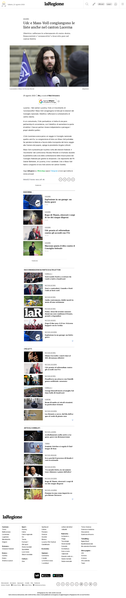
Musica (44, 539)
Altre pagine (86, 551)
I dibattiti (64, 529)
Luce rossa (25, 552)
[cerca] (87, 4)
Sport (24, 527)
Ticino (4, 529)
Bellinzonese (6, 532)
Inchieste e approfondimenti (66, 536)
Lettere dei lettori (66, 527)
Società (44, 537)
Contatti (27, 583)
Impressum (20, 583)
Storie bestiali (65, 544)
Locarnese (5, 534)
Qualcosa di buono (87, 534)
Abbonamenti (5, 583)
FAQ (32, 583)
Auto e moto (65, 551)
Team (83, 563)
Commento (45, 555)
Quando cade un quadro (66, 556)
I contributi (45, 563)
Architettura (65, 549)
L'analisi (44, 558)
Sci (23, 537)
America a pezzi (7, 561)
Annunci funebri (5, 585)
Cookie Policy (27, 585)
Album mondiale (27, 554)
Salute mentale (66, 559)
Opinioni (45, 553)
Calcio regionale (27, 534)
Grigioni (4, 542)
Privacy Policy (16, 585)
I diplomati (64, 554)
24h (82, 553)
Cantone (5, 527)
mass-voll (39, 179)
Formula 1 (25, 542)
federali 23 (26, 179)
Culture (25, 559)
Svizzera (5, 546)
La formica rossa (47, 561)
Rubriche (64, 534)
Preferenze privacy (39, 585)
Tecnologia (65, 541)
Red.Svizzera (54, 96)
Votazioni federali (8, 549)
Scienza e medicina (87, 529)
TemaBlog (85, 539)
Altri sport (25, 544)
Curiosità (64, 546)
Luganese (5, 537)
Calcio (24, 532)
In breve (84, 558)
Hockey (24, 529)
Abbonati (101, 4)
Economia (45, 549)
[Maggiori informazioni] (58, 101)
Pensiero (45, 532)
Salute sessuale (66, 561)
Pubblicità (37, 583)
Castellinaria (46, 544)
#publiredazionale (87, 544)
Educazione (85, 532)
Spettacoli (45, 527)
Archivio (84, 555)
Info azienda (85, 561)
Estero (4, 553)
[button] (58, 584)
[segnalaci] (94, 4)
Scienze (44, 534)
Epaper (109, 4)
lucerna (32, 179)
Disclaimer (13, 583)
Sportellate (25, 549)
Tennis (24, 539)
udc (44, 179)
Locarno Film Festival (49, 542)
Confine (4, 555)
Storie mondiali (27, 547)
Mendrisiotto (6, 539)
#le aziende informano (88, 546)
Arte (23, 561)
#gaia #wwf (85, 541)
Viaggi (63, 539)
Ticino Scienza (86, 527)
